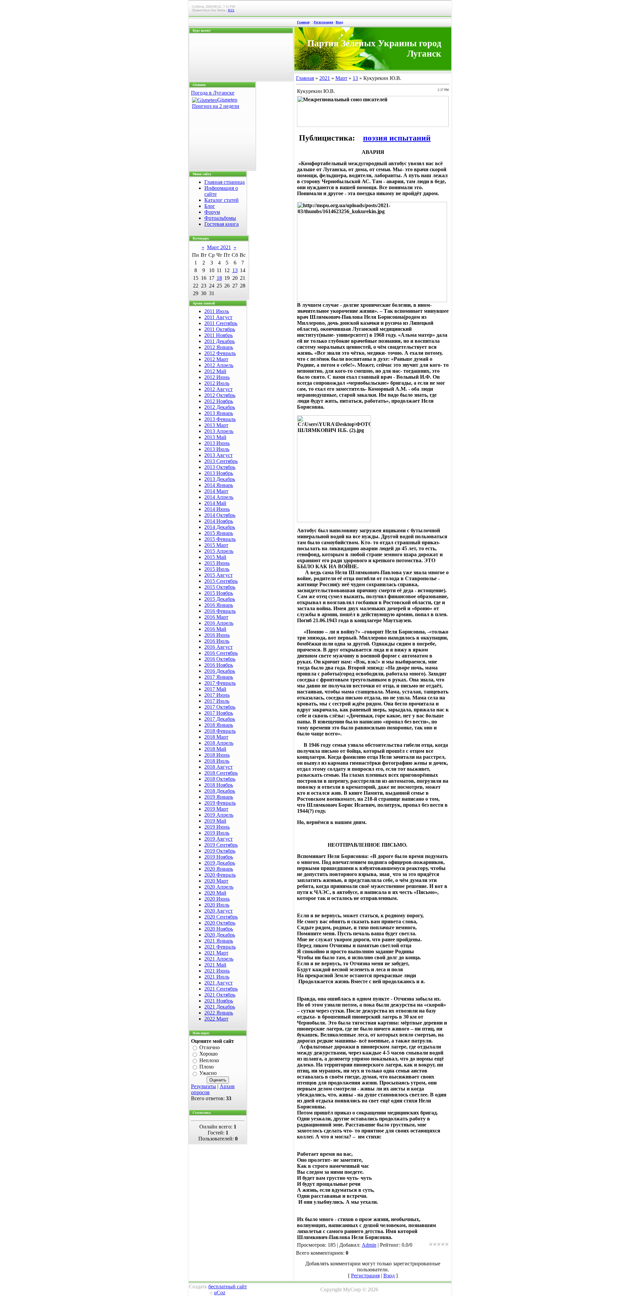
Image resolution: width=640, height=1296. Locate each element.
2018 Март (216, 737)
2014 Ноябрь (218, 521)
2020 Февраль (220, 875)
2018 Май (215, 749)
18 (219, 278)
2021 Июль (216, 977)
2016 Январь (218, 605)
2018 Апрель (218, 743)
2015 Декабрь (219, 599)
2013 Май (215, 437)
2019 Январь (218, 797)
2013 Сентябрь (221, 461)
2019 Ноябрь (218, 857)
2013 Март (216, 425)
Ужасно (208, 1073)
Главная (303, 22)
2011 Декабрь (219, 341)
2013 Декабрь (219, 479)
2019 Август (218, 839)
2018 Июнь (217, 755)
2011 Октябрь (219, 329)
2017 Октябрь (219, 707)
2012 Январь (218, 347)
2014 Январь (218, 485)
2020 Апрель (218, 887)
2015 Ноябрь (218, 593)
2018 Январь (218, 725)
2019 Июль (216, 833)
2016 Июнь (217, 635)
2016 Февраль (220, 611)
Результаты (203, 1086)
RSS (231, 10)
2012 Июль (216, 383)
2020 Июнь (217, 899)
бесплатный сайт (227, 1286)
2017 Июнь (217, 695)
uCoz (219, 1292)
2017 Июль (216, 701)
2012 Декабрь (219, 407)
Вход (339, 22)
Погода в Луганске (212, 93)
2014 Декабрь (219, 527)
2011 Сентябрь (220, 323)
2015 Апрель (218, 551)
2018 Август (218, 767)
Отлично (209, 1047)
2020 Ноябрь (218, 929)
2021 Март (216, 953)
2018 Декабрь (219, 791)
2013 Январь (218, 413)
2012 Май (215, 371)
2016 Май (215, 629)
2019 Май (215, 821)
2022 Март (216, 1019)
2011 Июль (216, 311)
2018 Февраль (220, 731)
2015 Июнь (217, 563)
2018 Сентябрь (221, 773)
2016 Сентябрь (221, 653)
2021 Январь (218, 941)
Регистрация (323, 22)
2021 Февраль (220, 947)
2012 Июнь (217, 377)
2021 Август (218, 983)
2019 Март (216, 809)
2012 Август (218, 389)
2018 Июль (216, 761)
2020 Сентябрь (221, 917)
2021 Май (215, 965)
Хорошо (208, 1054)
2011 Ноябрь (218, 335)
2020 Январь (218, 869)
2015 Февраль (220, 539)
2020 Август (218, 911)
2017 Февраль (220, 683)
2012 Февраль (220, 353)
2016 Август (218, 647)
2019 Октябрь (219, 851)
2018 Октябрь (219, 779)
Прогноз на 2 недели (215, 106)
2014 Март (216, 491)
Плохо (206, 1067)
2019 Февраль (220, 803)
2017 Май (215, 689)
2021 (324, 78)
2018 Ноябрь (218, 785)
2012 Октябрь (219, 395)
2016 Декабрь (219, 671)
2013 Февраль (220, 419)
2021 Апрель (218, 959)
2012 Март (216, 359)
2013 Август (218, 455)
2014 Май (215, 503)
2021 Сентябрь (221, 989)
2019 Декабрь (219, 863)
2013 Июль (216, 449)
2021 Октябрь (219, 995)
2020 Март (216, 881)
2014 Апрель (218, 497)
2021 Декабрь (219, 1007)
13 (235, 270)
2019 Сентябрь (221, 845)
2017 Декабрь (219, 719)
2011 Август (218, 317)
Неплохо (209, 1060)
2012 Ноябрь (218, 401)
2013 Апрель (218, 431)
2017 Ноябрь (218, 713)
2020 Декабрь (219, 935)
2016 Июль (216, 641)
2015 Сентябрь (221, 581)
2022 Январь (218, 1013)
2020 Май (215, 893)
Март (341, 78)
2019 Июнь (217, 827)
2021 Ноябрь (218, 1001)
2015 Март (216, 545)
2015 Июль (216, 569)
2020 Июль (216, 905)
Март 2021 (219, 247)
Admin (369, 1245)
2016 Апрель (218, 623)
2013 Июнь (217, 443)
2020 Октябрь (219, 923)
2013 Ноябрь (218, 473)
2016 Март (216, 617)
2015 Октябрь (219, 587)
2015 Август (218, 575)
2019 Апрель (218, 815)
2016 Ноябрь (218, 665)
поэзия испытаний (397, 138)
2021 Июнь (217, 971)
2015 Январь (218, 533)
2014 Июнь (217, 509)
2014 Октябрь (219, 515)
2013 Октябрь (219, 467)
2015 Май (215, 557)
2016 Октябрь (219, 659)
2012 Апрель (218, 365)
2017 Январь (218, 677)
